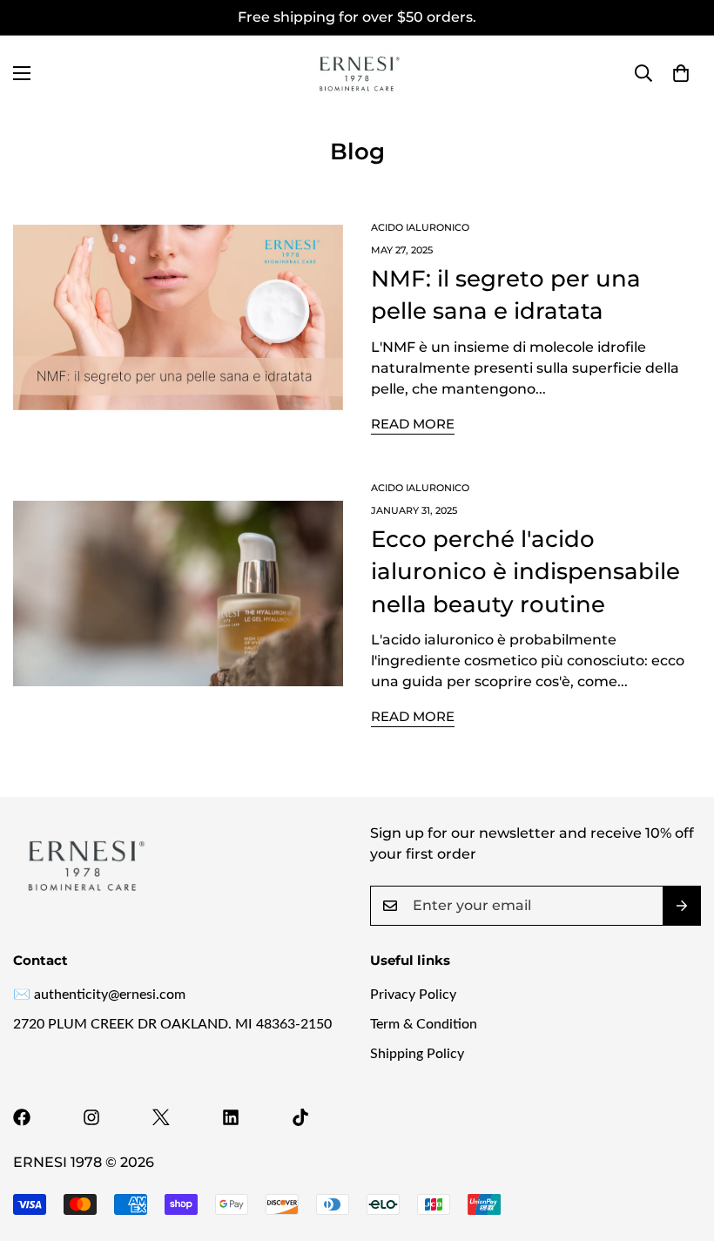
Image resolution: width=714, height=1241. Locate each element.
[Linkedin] (230, 1117)
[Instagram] (91, 1117)
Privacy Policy (413, 995)
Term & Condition (423, 1024)
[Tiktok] (300, 1117)
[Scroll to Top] (680, 1146)
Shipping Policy (417, 1054)
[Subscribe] (682, 906)
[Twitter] (161, 1117)
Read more (413, 423)
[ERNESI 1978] (357, 73)
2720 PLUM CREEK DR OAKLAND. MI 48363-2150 (172, 1024)
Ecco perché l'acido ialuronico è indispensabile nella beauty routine (525, 571)
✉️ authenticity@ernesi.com (99, 995)
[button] (681, 73)
